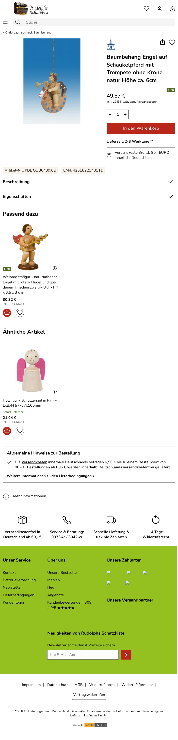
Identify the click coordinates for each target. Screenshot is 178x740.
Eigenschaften (17, 196)
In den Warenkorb (141, 128)
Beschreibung (16, 181)
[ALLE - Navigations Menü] (5, 21)
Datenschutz (57, 684)
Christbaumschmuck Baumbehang (28, 33)
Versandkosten (147, 102)
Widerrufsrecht (102, 684)
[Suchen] (19, 22)
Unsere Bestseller (62, 572)
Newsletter (12, 587)
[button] (162, 42)
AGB (79, 684)
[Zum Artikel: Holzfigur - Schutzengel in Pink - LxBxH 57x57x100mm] (31, 370)
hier (105, 716)
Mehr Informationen (29, 496)
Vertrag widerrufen (89, 694)
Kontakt (9, 572)
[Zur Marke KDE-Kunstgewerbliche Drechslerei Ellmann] (111, 44)
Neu (50, 587)
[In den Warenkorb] (7, 313)
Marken (53, 580)
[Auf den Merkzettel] (171, 42)
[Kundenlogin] (159, 9)
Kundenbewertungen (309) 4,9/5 (70, 605)
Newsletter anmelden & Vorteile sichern (81, 645)
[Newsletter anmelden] (126, 655)
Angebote (55, 595)
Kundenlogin (13, 602)
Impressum (31, 684)
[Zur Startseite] (32, 9)
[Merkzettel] (146, 9)
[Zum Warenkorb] (172, 9)
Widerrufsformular (137, 684)
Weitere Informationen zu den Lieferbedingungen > (51, 476)
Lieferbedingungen (18, 595)
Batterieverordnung (19, 580)
